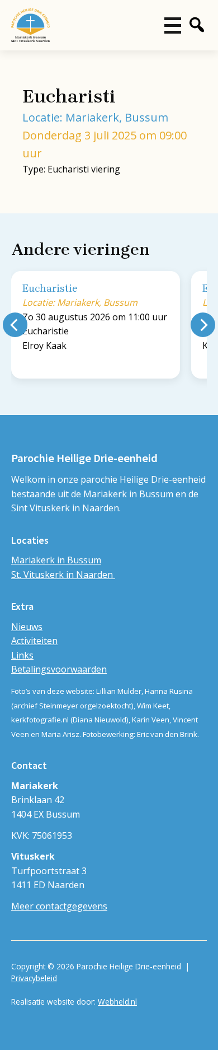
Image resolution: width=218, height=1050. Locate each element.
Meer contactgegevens (59, 906)
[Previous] (15, 324)
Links (22, 655)
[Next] (203, 324)
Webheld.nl (117, 1001)
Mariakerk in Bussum (56, 560)
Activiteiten (34, 640)
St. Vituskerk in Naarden (63, 574)
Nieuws (26, 626)
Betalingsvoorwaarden (59, 669)
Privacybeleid (34, 978)
